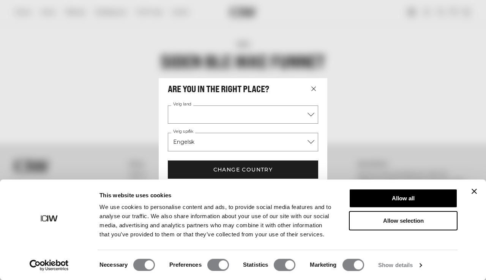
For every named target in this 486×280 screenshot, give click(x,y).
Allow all (403, 198)
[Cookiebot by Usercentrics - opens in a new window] (49, 265)
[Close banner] (474, 191)
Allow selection (403, 220)
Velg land (182, 104)
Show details (395, 265)
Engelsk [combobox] (183, 141)
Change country (243, 169)
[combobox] (243, 114)
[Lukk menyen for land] (313, 88)
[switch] (218, 265)
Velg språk (183, 131)
